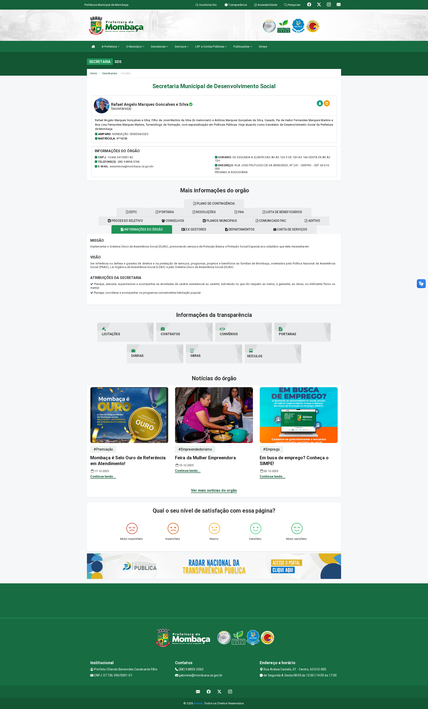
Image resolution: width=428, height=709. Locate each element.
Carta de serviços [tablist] (291, 229)
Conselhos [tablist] (174, 220)
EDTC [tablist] (133, 212)
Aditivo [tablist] (313, 220)
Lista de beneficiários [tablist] (283, 212)
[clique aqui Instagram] (230, 692)
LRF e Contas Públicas (210, 46)
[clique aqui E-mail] (198, 692)
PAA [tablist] (240, 212)
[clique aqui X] (219, 692)
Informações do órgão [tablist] (143, 229)
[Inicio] (93, 46)
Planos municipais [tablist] (221, 220)
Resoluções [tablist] (205, 212)
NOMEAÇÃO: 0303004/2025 (130, 134)
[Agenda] (327, 103)
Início (93, 73)
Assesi (198, 703)
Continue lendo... (103, 476)
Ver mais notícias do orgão (214, 490)
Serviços (181, 46)
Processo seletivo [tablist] (127, 220)
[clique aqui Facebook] (209, 692)
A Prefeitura (109, 46)
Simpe (263, 46)
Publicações (241, 46)
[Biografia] (320, 103)
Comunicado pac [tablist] (272, 220)
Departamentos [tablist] (241, 229)
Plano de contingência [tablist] (215, 203)
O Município (134, 46)
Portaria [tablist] (166, 212)
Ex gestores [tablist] (195, 229)
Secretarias (158, 46)
